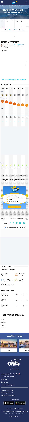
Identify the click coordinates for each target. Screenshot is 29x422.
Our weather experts (8, 377)
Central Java (11, 5)
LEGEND (5, 50)
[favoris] (26, 11)
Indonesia (6, 5)
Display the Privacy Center (18, 414)
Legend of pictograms (8, 385)
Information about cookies (9, 411)
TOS (15, 409)
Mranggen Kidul (18, 5)
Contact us (4, 382)
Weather (2, 5)
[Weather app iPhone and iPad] (8, 403)
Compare (21, 30)
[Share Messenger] (20, 223)
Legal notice (10, 409)
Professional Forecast (8, 396)
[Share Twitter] (17, 223)
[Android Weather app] (20, 403)
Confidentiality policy (22, 411)
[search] (26, 2)
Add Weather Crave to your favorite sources (15, 227)
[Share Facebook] (13, 223)
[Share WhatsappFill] (24, 223)
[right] (27, 23)
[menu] (2, 2)
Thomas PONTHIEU (19, 45)
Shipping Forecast (7, 393)
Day (6, 30)
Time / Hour (13, 30)
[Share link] (10, 223)
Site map (20, 409)
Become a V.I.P (16, 207)
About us (4, 379)
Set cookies (8, 414)
